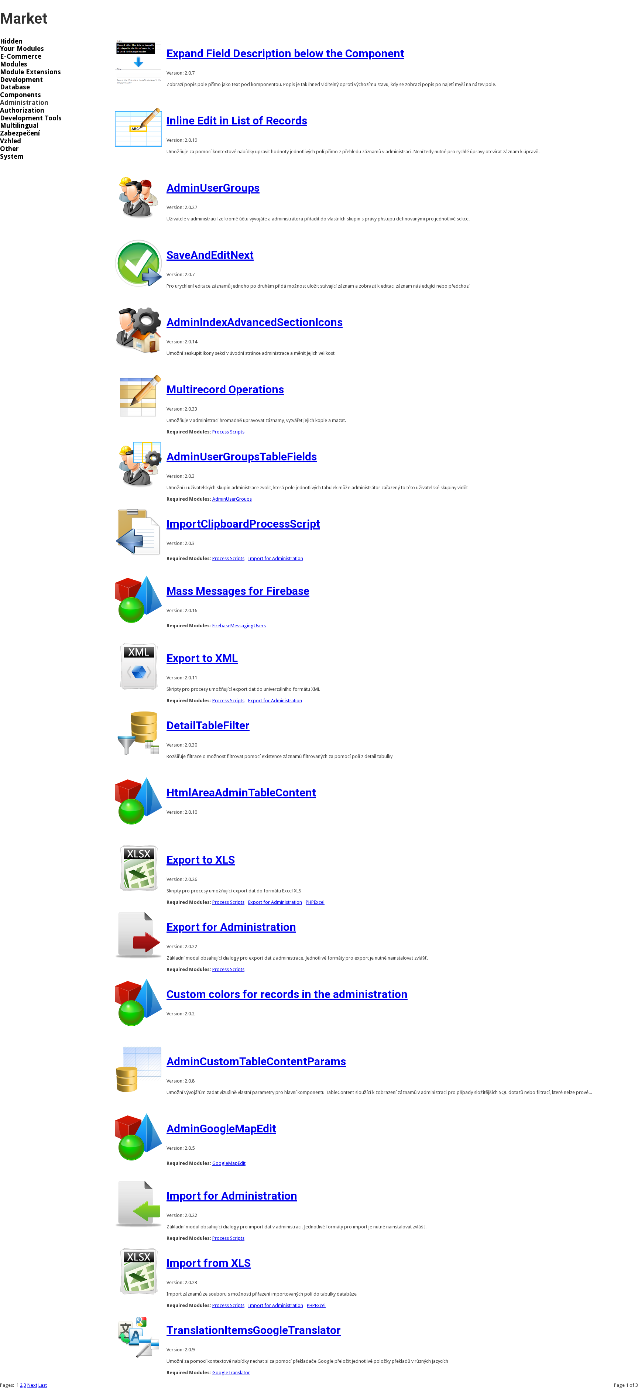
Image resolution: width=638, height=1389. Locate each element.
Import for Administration (275, 558)
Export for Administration (275, 700)
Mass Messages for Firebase (238, 590)
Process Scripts (228, 432)
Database (15, 87)
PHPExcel (315, 902)
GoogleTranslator (231, 1372)
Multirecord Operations (225, 389)
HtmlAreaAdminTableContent (241, 792)
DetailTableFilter (208, 725)
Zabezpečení (20, 133)
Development (21, 79)
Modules (13, 64)
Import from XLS (209, 1262)
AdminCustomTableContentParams (256, 1061)
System (12, 156)
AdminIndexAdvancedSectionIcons (255, 322)
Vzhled (10, 141)
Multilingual (19, 125)
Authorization (22, 110)
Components (20, 95)
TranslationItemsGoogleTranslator (254, 1330)
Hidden (11, 41)
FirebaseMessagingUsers (239, 625)
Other (9, 148)
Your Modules (22, 48)
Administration (24, 102)
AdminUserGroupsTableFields (242, 456)
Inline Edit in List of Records (237, 120)
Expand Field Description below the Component (285, 53)
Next (32, 1385)
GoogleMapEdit (229, 1163)
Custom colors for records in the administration (287, 994)
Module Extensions (30, 72)
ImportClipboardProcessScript (243, 523)
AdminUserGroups (213, 187)
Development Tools (31, 118)
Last (42, 1385)
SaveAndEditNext (210, 254)
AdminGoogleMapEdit (221, 1128)
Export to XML (202, 658)
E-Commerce (20, 56)
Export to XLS (201, 859)
